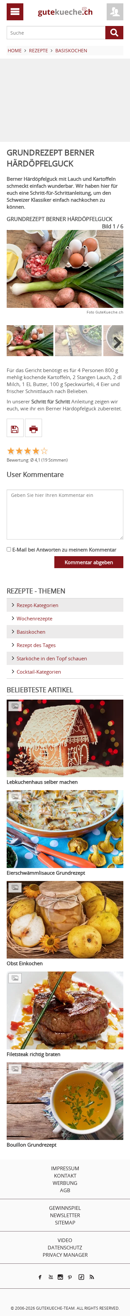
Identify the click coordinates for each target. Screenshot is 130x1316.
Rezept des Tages (36, 645)
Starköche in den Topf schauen (52, 658)
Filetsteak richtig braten (33, 1054)
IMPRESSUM (65, 1168)
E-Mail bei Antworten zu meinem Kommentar (63, 549)
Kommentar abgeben (89, 562)
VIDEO (65, 1240)
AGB (65, 1190)
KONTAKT (65, 1175)
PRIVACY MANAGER (65, 1254)
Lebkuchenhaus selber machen (42, 781)
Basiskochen (31, 631)
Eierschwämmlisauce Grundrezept (46, 872)
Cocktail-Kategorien (39, 671)
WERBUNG (65, 1183)
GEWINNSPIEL (65, 1208)
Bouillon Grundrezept (31, 1144)
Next (115, 271)
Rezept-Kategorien (37, 605)
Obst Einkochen (25, 963)
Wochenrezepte (34, 618)
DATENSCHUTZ (65, 1247)
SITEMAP (65, 1222)
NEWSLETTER (65, 1215)
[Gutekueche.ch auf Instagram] (60, 1277)
